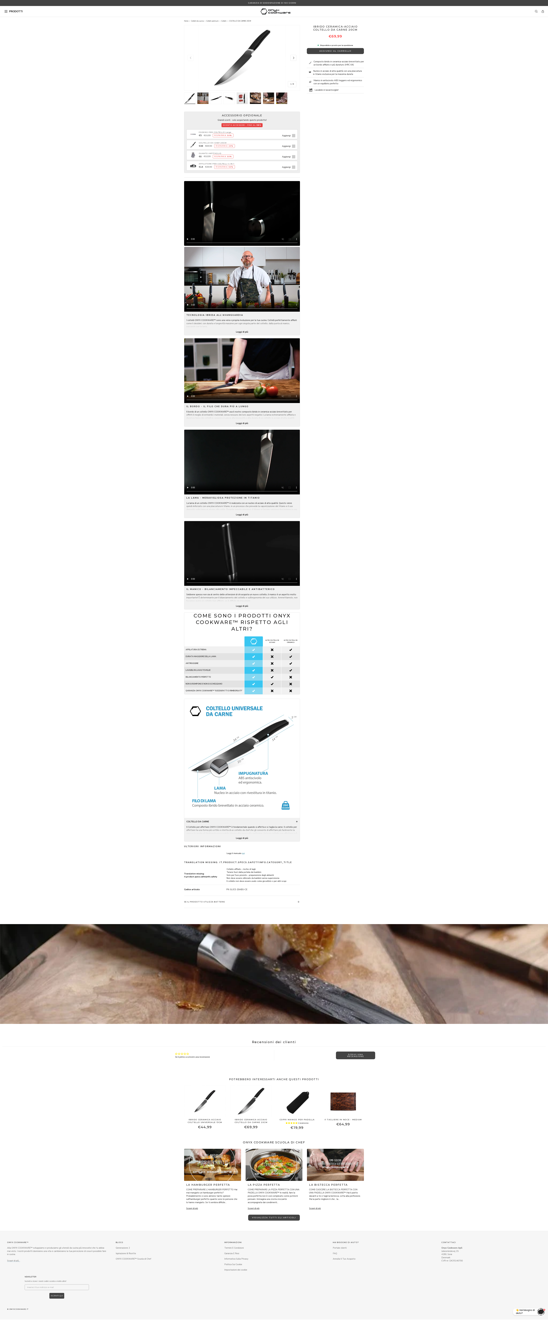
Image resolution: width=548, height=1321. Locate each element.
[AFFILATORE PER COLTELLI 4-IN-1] (193, 164)
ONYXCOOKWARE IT (19, 1309)
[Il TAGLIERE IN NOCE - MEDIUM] (343, 1101)
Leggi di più (242, 331)
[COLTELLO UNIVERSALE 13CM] (205, 1101)
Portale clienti (340, 1248)
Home (186, 21)
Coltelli (223, 21)
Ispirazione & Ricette (126, 1253)
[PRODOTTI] (6, 11)
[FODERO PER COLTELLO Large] (193, 132)
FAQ (335, 1253)
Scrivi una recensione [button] (355, 1055)
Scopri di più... (13, 1260)
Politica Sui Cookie (233, 1264)
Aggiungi (286, 135)
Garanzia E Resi (231, 1253)
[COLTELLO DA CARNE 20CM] (251, 1101)
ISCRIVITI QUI (57, 1296)
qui (243, 853)
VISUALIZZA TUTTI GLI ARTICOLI (274, 1217)
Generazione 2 (123, 1248)
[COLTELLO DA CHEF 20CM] (193, 143)
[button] (542, 11)
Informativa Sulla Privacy (236, 1259)
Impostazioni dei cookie (235, 1270)
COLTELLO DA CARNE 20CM (240, 21)
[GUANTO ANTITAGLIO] (193, 153)
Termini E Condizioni (234, 1248)
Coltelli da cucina (197, 21)
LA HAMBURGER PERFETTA (208, 1185)
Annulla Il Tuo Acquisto (344, 1259)
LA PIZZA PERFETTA (264, 1185)
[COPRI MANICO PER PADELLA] (297, 1101)
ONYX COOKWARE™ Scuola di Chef (133, 1259)
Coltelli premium (212, 21)
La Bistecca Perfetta (328, 1185)
